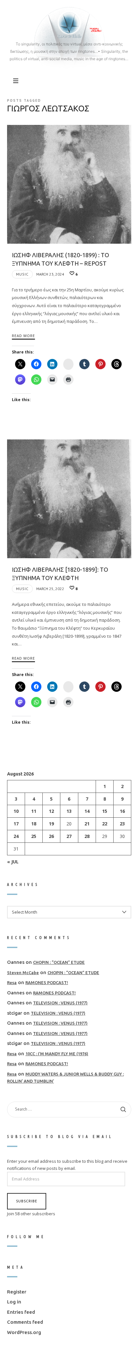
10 (16, 811)
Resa (12, 983)
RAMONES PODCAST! (46, 983)
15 (104, 811)
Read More (23, 335)
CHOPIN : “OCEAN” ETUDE (59, 962)
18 (33, 824)
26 (51, 836)
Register (16, 1291)
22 (104, 824)
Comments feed (25, 1322)
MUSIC (22, 274)
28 (86, 836)
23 (122, 824)
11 (33, 811)
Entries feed (21, 1312)
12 (51, 811)
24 (16, 836)
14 (86, 811)
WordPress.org (24, 1332)
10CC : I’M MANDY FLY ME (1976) (56, 1053)
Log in (14, 1302)
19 (51, 824)
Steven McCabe (23, 972)
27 (69, 836)
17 (16, 824)
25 (33, 836)
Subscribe (26, 1200)
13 (69, 811)
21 (86, 824)
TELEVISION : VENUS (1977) (60, 1003)
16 (122, 811)
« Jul (13, 862)
